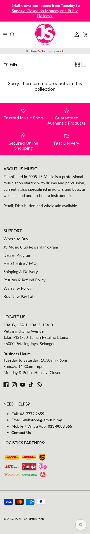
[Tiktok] (30, 384)
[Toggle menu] (5, 34)
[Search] (14, 34)
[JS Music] (45, 34)
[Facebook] (6, 384)
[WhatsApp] (39, 384)
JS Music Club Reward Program (30, 247)
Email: (36, 419)
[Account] (75, 34)
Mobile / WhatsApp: (41, 426)
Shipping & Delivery (20, 271)
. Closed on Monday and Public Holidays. (46, 10)
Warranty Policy (17, 288)
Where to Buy (15, 238)
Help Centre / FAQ (19, 263)
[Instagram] (14, 384)
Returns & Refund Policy (24, 279)
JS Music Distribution (29, 519)
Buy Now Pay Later (20, 296)
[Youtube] (22, 384)
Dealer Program (17, 255)
